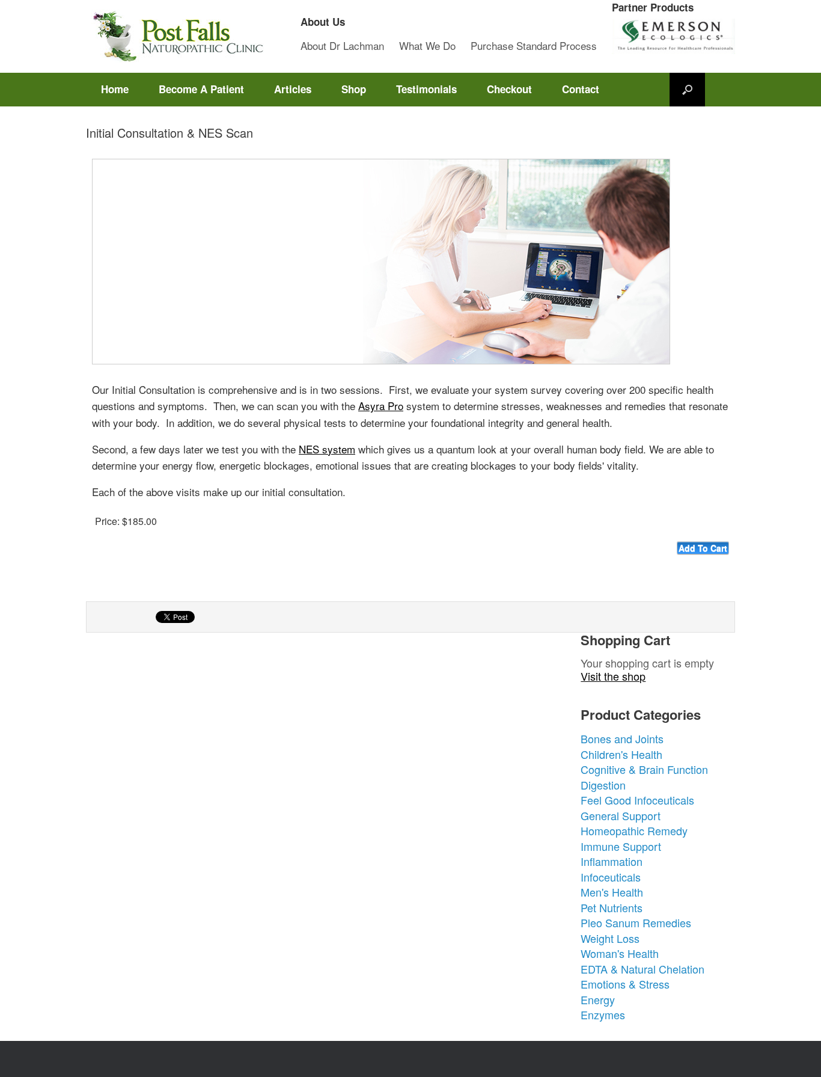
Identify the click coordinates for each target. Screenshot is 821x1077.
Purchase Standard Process (534, 45)
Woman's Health (620, 953)
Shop (353, 89)
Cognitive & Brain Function (644, 769)
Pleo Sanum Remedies (636, 922)
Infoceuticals (611, 877)
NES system (327, 448)
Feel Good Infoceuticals (637, 800)
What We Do (427, 45)
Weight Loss (610, 938)
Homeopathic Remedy (634, 830)
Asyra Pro (380, 405)
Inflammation (611, 861)
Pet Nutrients (611, 907)
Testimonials (426, 89)
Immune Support (621, 846)
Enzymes (603, 1014)
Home (115, 89)
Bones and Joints (622, 738)
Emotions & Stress (625, 984)
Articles (292, 89)
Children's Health (621, 754)
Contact (580, 89)
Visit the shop (613, 676)
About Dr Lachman (342, 45)
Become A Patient (201, 89)
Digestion (603, 785)
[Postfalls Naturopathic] (176, 36)
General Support (621, 815)
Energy (598, 999)
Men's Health (612, 892)
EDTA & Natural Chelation (642, 969)
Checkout (509, 89)
